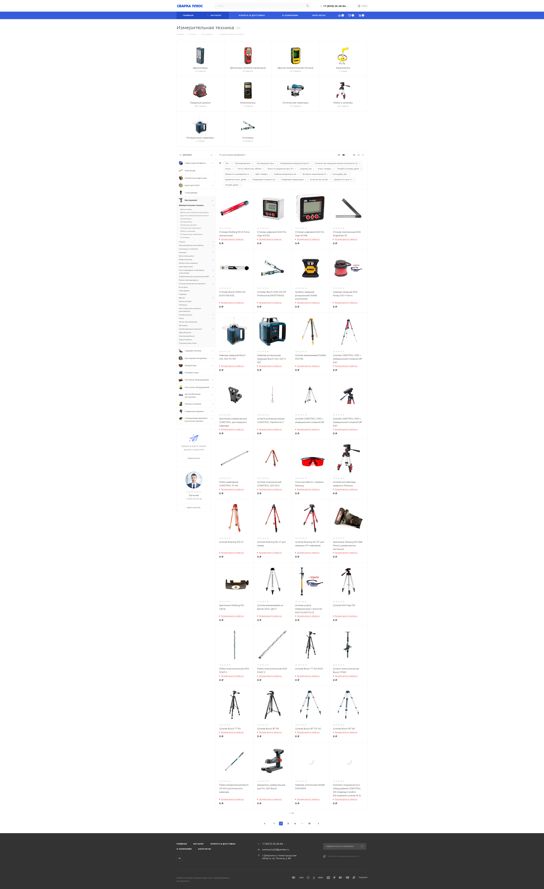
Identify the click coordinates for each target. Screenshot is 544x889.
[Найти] (307, 6)
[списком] (358, 155)
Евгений (194, 495)
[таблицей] (363, 155)
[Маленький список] (339, 155)
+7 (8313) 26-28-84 (334, 6)
